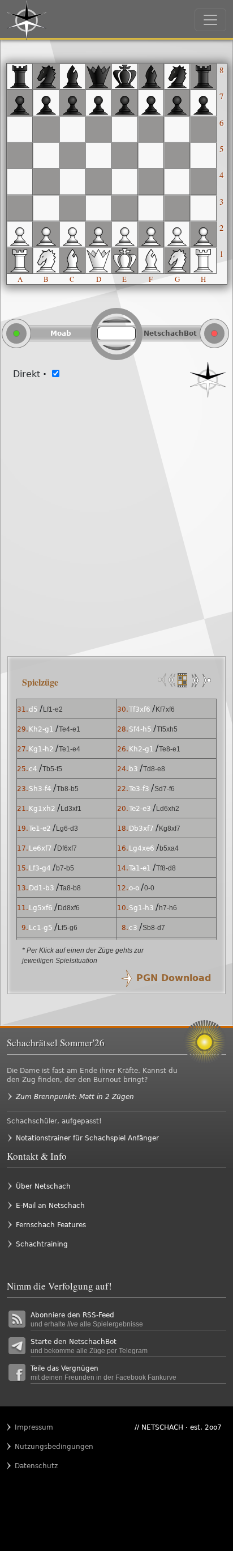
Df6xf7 (67, 848)
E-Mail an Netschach (50, 1206)
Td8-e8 (154, 769)
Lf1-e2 (53, 709)
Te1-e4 (69, 749)
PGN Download (173, 978)
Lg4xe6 (141, 848)
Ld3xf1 (71, 809)
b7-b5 (65, 868)
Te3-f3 (139, 789)
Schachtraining (42, 1244)
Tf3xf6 (139, 709)
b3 (133, 769)
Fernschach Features (51, 1225)
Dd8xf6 (69, 908)
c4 (33, 769)
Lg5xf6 (41, 908)
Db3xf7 (141, 828)
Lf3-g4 (40, 868)
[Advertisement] (116, 520)
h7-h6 (168, 908)
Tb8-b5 (68, 789)
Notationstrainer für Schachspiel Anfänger (87, 1138)
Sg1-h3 (141, 908)
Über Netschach (43, 1186)
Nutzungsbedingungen (37, 1447)
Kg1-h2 (41, 749)
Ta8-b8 (70, 888)
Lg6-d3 (67, 828)
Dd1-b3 (41, 888)
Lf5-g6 (67, 928)
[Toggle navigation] (210, 20)
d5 (33, 709)
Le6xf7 (40, 848)
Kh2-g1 (41, 729)
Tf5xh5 (167, 729)
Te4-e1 (69, 729)
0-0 (149, 888)
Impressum (34, 1427)
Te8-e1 (169, 749)
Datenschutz (36, 1466)
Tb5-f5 (52, 769)
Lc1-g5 (41, 928)
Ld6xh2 (167, 809)
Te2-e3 (140, 809)
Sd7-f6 (164, 789)
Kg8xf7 (169, 828)
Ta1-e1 (140, 868)
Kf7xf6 (165, 709)
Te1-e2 (40, 828)
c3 (133, 928)
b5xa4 (169, 848)
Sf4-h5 (140, 729)
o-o (134, 888)
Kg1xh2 (42, 809)
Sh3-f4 (40, 789)
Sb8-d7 (154, 928)
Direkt (29, 374)
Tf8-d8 (166, 868)
